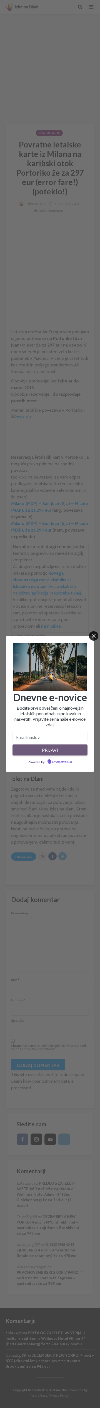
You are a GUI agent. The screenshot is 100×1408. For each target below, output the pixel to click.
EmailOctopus (62, 762)
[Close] (93, 636)
